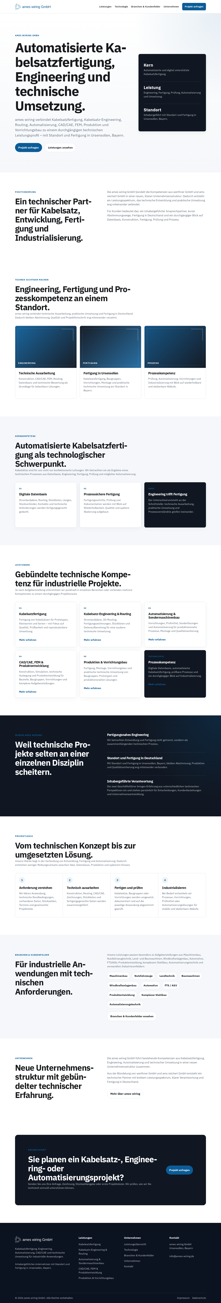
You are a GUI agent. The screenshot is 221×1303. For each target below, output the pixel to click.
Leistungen (105, 6)
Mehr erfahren (27, 639)
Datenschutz (199, 1297)
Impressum (183, 1297)
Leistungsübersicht (135, 1244)
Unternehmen (171, 6)
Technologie (121, 6)
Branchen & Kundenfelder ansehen (132, 1016)
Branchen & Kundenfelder (145, 6)
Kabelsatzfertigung (89, 1244)
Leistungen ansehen (60, 147)
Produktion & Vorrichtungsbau (96, 1278)
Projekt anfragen (194, 6)
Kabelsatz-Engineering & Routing (93, 1251)
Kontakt (128, 1266)
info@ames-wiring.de (181, 1256)
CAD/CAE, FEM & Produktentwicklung (90, 1270)
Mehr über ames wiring (125, 1094)
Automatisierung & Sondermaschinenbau (91, 1261)
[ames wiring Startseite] (35, 6)
